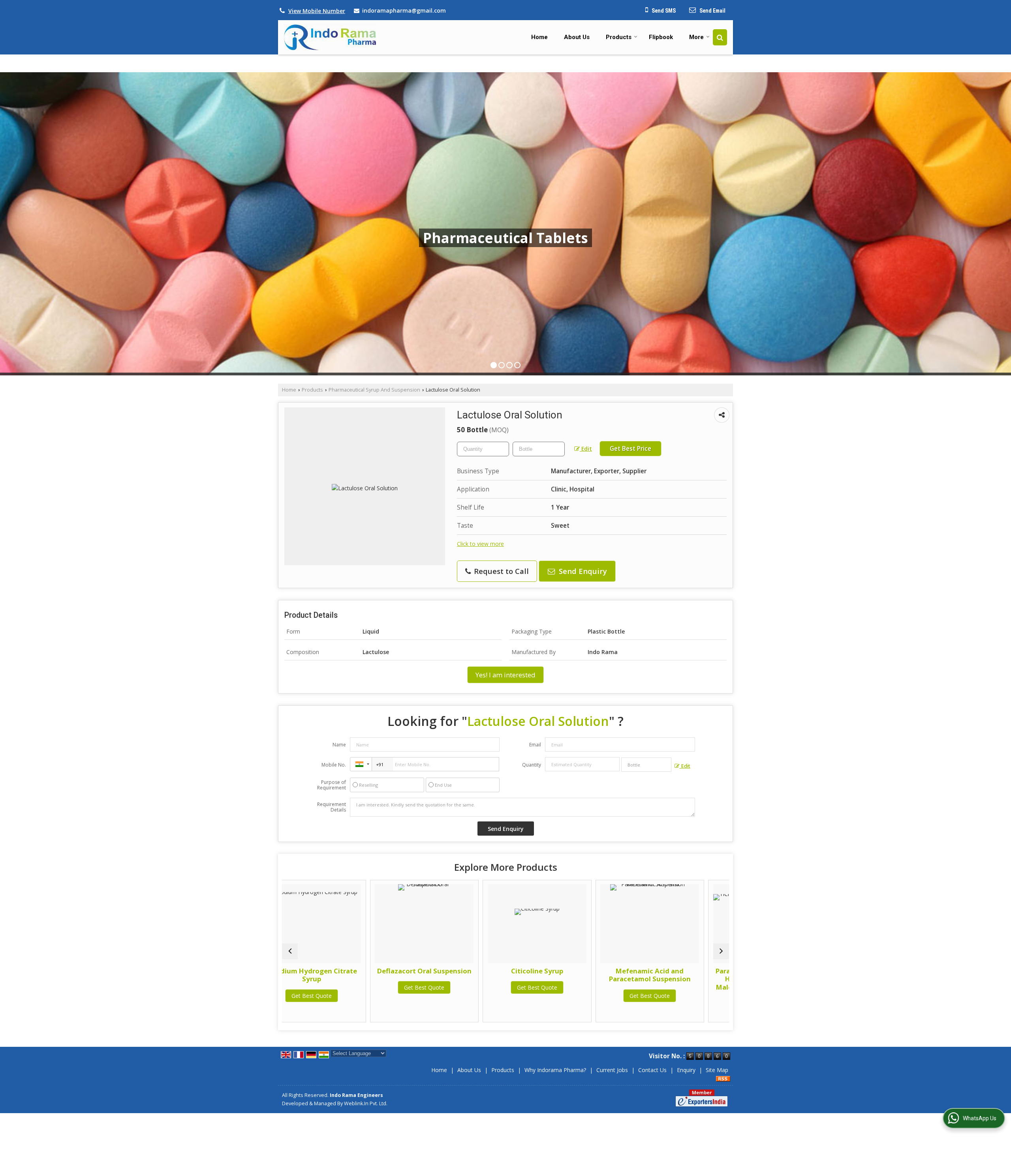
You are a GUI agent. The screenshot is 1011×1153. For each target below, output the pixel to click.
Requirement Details (331, 807)
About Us (577, 37)
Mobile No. (333, 764)
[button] (316, 11)
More (696, 37)
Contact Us (652, 1070)
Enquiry (686, 1070)
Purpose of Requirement (331, 785)
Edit (586, 448)
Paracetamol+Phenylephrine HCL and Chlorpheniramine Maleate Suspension (683, 978)
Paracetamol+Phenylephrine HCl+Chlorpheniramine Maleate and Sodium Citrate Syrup (571, 982)
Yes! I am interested (505, 674)
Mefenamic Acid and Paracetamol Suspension (458, 974)
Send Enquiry (582, 571)
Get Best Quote (345, 987)
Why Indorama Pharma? (555, 1070)
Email (535, 744)
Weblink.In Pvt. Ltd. (365, 1103)
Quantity (531, 764)
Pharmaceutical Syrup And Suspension (374, 389)
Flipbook (661, 37)
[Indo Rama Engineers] (330, 37)
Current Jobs (612, 1070)
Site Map (717, 1070)
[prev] (290, 951)
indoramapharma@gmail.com (404, 10)
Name (339, 744)
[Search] (720, 37)
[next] (721, 951)
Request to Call (500, 571)
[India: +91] (361, 764)
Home (539, 37)
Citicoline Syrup (345, 970)
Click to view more (480, 543)
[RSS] (723, 1078)
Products (618, 37)
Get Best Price (630, 448)
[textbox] (539, 449)
